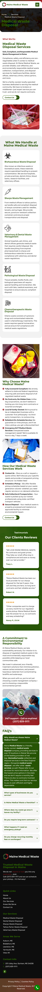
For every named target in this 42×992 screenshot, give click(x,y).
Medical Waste (16, 746)
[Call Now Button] (37, 987)
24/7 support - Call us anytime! (21, 718)
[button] (37, 5)
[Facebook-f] (4, 971)
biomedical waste (15, 758)
